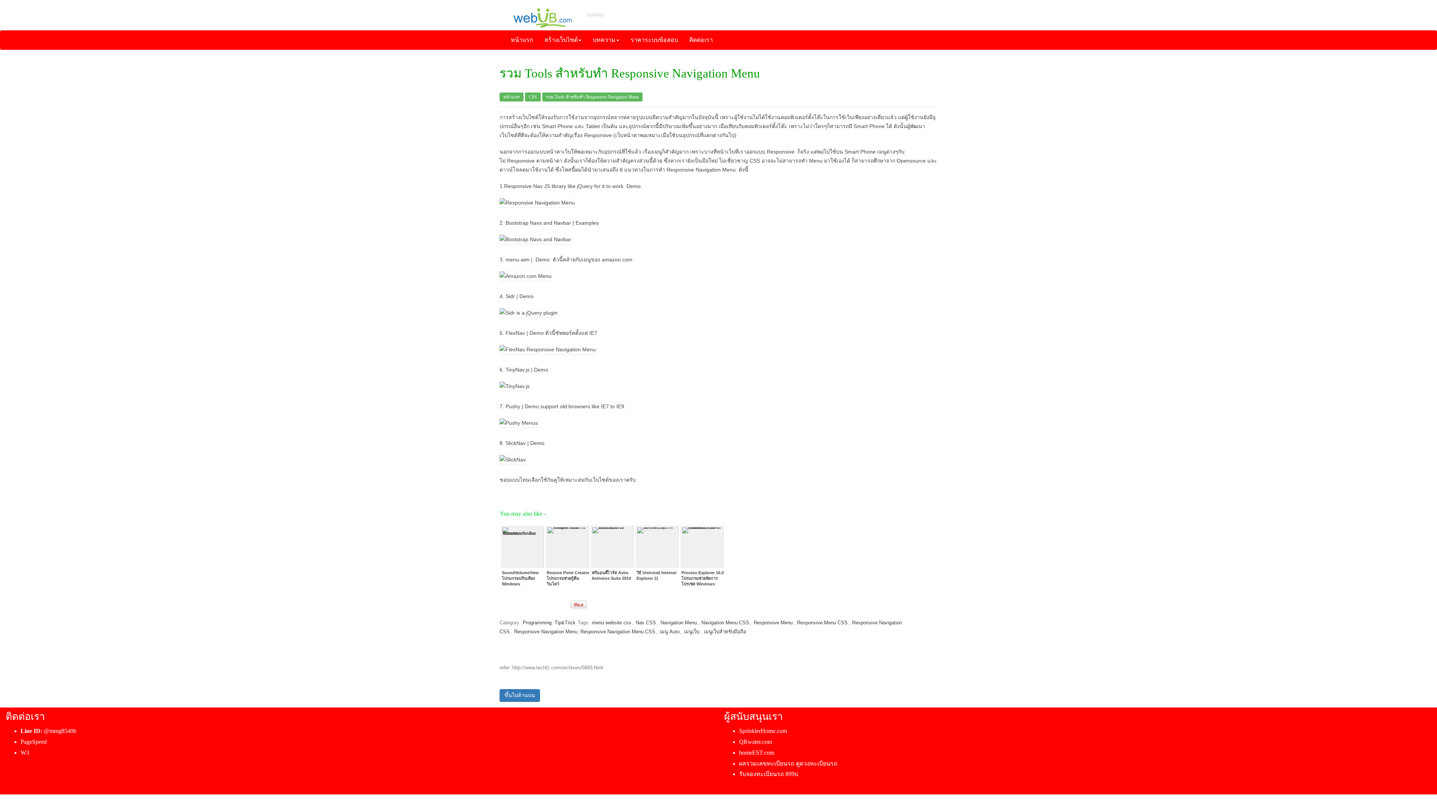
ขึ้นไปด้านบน (519, 695)
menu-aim (518, 260)
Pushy (513, 406)
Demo (633, 186)
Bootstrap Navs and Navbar (538, 223)
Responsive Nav (523, 186)
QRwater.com (755, 742)
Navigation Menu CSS (725, 622)
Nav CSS (646, 622)
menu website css (611, 622)
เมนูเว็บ (691, 631)
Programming (537, 622)
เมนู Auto (670, 631)
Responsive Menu (773, 622)
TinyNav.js (518, 370)
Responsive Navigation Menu (545, 631)
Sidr (510, 296)
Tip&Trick (565, 622)
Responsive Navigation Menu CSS (617, 631)
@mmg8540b (60, 731)
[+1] (552, 605)
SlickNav (516, 443)
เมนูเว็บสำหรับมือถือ (725, 631)
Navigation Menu (678, 622)
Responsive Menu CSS (822, 622)
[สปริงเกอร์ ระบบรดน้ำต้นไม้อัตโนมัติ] (542, 14)
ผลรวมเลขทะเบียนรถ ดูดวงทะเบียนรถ (788, 763)
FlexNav (515, 333)
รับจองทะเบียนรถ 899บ (768, 774)
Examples (587, 223)
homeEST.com (756, 752)
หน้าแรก (511, 97)
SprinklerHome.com (763, 731)
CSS (533, 97)
